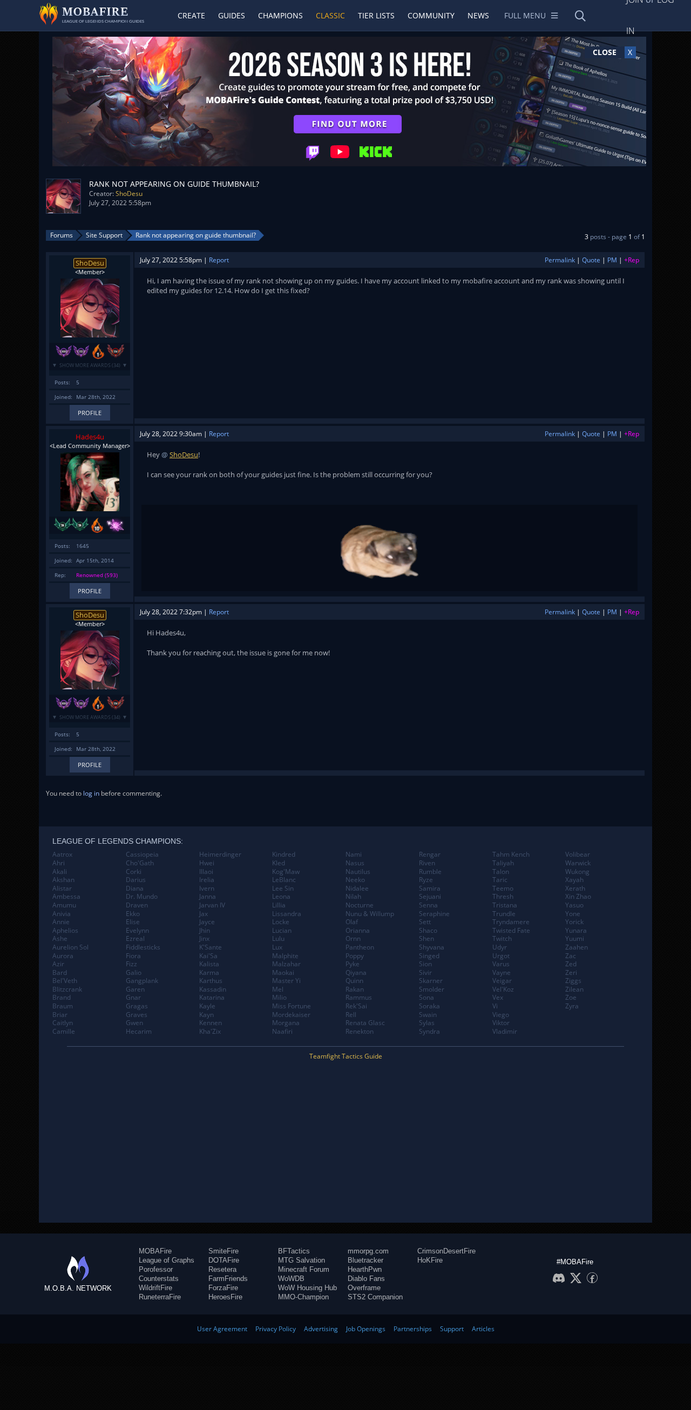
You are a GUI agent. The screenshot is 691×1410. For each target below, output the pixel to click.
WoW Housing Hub (307, 1288)
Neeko (355, 880)
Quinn (354, 981)
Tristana (504, 905)
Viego (500, 1015)
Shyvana (431, 947)
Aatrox (62, 854)
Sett (425, 922)
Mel (277, 989)
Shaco (428, 930)
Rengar (430, 854)
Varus (501, 964)
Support (452, 1328)
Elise (133, 922)
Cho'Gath (140, 863)
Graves (136, 1015)
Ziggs (573, 981)
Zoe (571, 997)
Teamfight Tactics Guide (345, 1056)
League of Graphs (166, 1260)
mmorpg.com (368, 1251)
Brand (61, 997)
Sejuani (430, 896)
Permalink (560, 260)
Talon (500, 871)
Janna (207, 896)
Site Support (104, 235)
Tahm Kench (511, 854)
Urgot (501, 956)
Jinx (204, 938)
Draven (137, 905)
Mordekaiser (291, 1015)
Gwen (134, 1023)
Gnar (133, 997)
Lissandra (286, 914)
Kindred (283, 854)
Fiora (133, 956)
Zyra (572, 1006)
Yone (572, 914)
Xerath (575, 888)
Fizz (131, 964)
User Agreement (222, 1328)
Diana (135, 888)
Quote (591, 260)
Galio (133, 972)
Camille (63, 1031)
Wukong (577, 871)
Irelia (206, 880)
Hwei (206, 863)
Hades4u (90, 437)
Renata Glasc (365, 1023)
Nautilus (358, 871)
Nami (354, 854)
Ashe (59, 938)
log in (91, 793)
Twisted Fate (511, 930)
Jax (203, 914)
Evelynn (137, 930)
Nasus (355, 863)
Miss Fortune (291, 1006)
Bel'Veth (64, 981)
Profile (89, 413)
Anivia (61, 914)
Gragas (137, 1006)
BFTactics (294, 1251)
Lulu (278, 938)
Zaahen (576, 947)
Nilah (353, 896)
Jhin (204, 930)
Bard (59, 972)
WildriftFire (155, 1288)
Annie (61, 922)
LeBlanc (284, 880)
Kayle (207, 1006)
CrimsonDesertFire (446, 1251)
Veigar (502, 981)
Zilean (574, 989)
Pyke (353, 964)
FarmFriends (228, 1279)
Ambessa (66, 896)
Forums (61, 235)
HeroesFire (225, 1297)
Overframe (364, 1288)
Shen (426, 938)
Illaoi (206, 871)
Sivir (425, 972)
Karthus (210, 981)
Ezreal (135, 938)
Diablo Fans (366, 1279)
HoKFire (430, 1260)
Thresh (502, 896)
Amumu (64, 905)
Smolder (431, 989)
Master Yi (286, 981)
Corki (133, 871)
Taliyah (503, 863)
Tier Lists (376, 15)
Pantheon (360, 947)
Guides (231, 15)
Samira (430, 888)
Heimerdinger (220, 854)
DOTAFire (223, 1260)
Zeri (571, 972)
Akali (59, 871)
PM (612, 260)
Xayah (574, 880)
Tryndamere (511, 922)
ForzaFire (223, 1288)
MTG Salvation (301, 1260)
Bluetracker (365, 1260)
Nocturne (360, 905)
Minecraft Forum (303, 1269)
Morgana (286, 1023)
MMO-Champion (303, 1297)
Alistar (62, 888)
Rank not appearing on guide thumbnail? (196, 235)
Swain (428, 1015)
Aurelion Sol (70, 947)
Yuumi (574, 938)
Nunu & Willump (370, 914)
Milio (279, 997)
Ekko (133, 914)
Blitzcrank (67, 989)
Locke (280, 922)
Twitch (502, 938)
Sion (425, 964)
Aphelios (65, 930)
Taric (499, 880)
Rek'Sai (356, 1006)
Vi (495, 1006)
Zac (570, 956)
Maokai (283, 972)
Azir (58, 964)
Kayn (206, 1015)
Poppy (355, 956)
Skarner (431, 981)
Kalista (209, 964)
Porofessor (156, 1269)
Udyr (499, 947)
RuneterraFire (160, 1297)
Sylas (427, 1023)
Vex (497, 997)
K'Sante (210, 947)
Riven (427, 863)
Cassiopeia (142, 854)
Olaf (352, 922)
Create (191, 15)
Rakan (355, 989)
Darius (136, 880)
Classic (330, 15)
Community (431, 15)
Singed (429, 956)
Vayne (501, 972)
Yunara (576, 930)
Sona (426, 997)
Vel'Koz (503, 989)
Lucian (282, 930)
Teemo (502, 888)
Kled (278, 863)
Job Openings (365, 1328)
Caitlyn (62, 1023)
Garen (135, 989)
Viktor (501, 1023)
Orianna (358, 930)
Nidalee (357, 888)
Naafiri (282, 1031)
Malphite (285, 956)
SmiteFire (223, 1251)
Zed (571, 964)
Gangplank (142, 981)
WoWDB (291, 1279)
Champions (280, 15)
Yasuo (574, 905)
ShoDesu (129, 193)
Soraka (429, 1006)
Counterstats (159, 1279)
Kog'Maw (286, 871)
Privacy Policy (275, 1328)
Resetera (222, 1269)
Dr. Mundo (142, 896)
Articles (483, 1328)
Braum (62, 1006)
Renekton (360, 1031)
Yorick (574, 922)
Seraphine (434, 914)
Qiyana (356, 972)
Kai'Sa (208, 956)
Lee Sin (283, 888)
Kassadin (212, 989)
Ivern (206, 888)
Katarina (212, 997)
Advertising (321, 1328)
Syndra (429, 1031)
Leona (281, 896)
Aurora (62, 956)
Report (219, 260)
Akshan (63, 880)
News (478, 15)
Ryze (426, 880)
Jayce (207, 922)
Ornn (353, 938)
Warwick (578, 863)
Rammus (359, 997)
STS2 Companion (375, 1297)
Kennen (210, 1023)
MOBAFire (155, 1251)
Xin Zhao (578, 896)
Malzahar (286, 964)
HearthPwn (365, 1269)
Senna (428, 905)
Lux (277, 947)
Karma (209, 972)
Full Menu (525, 15)
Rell (351, 1015)
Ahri (58, 863)
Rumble (430, 871)
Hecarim (139, 1031)
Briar (59, 1015)
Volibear (577, 854)
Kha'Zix (210, 1031)
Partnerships (413, 1328)
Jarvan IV (212, 905)
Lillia (279, 905)
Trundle (504, 914)
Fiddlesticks (143, 947)
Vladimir (504, 1031)
